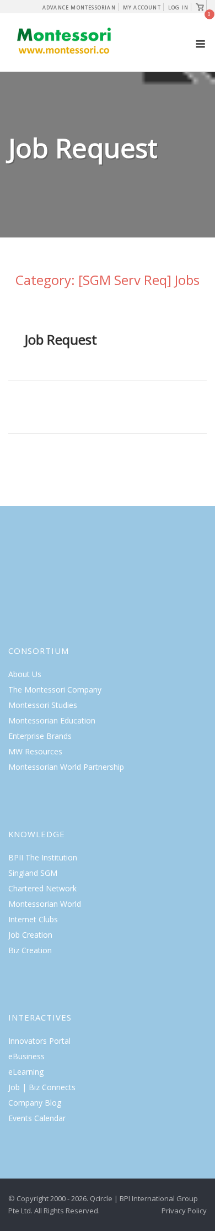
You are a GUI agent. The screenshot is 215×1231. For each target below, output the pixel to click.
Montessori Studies (42, 705)
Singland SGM (32, 873)
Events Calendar (37, 1118)
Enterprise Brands (40, 736)
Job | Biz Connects (42, 1087)
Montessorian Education (51, 720)
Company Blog (34, 1102)
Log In (178, 7)
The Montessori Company (54, 689)
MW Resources (35, 751)
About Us (24, 674)
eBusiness (26, 1056)
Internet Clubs (33, 919)
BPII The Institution (42, 857)
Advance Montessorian (79, 7)
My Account (142, 7)
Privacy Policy (184, 1211)
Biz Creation (30, 950)
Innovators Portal (39, 1040)
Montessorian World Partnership (66, 767)
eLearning (26, 1071)
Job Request (61, 339)
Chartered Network (42, 888)
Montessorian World (44, 904)
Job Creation (30, 934)
